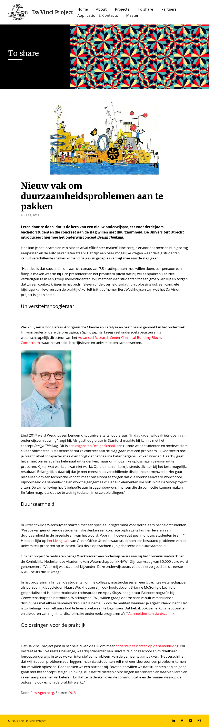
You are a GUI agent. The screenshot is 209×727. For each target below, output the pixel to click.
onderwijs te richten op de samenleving (147, 646)
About (101, 9)
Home (82, 9)
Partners (169, 9)
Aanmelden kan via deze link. (151, 613)
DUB (72, 692)
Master (132, 15)
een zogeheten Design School (92, 445)
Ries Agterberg (42, 692)
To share (145, 9)
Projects (122, 9)
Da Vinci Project (52, 12)
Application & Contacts (97, 15)
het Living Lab (58, 540)
